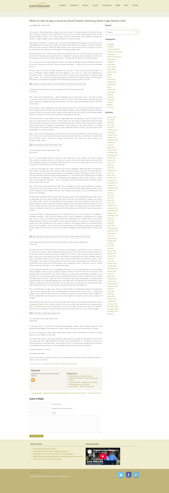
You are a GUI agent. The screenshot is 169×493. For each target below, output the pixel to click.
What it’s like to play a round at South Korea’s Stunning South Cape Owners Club (58, 456)
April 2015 (110, 127)
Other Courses (112, 82)
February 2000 (112, 299)
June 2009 (110, 221)
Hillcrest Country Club (114, 57)
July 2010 (110, 193)
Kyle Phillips (56, 364)
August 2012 (111, 160)
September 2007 (112, 231)
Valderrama (111, 100)
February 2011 (112, 178)
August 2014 (111, 132)
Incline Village (111, 59)
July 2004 (110, 243)
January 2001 (111, 281)
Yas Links (110, 107)
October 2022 (111, 117)
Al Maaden (110, 44)
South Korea (73, 364)
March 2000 (111, 296)
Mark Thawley (111, 69)
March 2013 (111, 147)
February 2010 (112, 205)
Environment (107, 5)
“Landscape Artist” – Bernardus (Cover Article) (44, 393)
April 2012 (110, 168)
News (126, 5)
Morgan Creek (111, 72)
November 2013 (112, 135)
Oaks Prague (111, 79)
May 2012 (110, 165)
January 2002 (111, 271)
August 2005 (111, 233)
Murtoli (109, 74)
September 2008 (112, 228)
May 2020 (110, 122)
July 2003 (110, 258)
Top (164, 488)
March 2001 (111, 276)
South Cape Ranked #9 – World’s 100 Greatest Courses (50, 451)
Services (85, 5)
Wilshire (110, 105)
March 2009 (111, 226)
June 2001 (110, 274)
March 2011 (111, 175)
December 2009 (112, 208)
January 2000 (111, 301)
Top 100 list (44, 360)
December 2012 (112, 152)
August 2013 (111, 142)
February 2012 (112, 170)
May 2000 (110, 294)
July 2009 (110, 218)
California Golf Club (113, 49)
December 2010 (112, 183)
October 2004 (111, 241)
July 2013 (110, 145)
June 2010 (110, 195)
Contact (135, 5)
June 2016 (110, 125)
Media (118, 5)
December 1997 (112, 311)
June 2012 (110, 163)
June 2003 (110, 261)
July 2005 (110, 236)
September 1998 (112, 309)
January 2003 (111, 266)
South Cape (64, 364)
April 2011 (110, 173)
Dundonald (111, 54)
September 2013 (112, 140)
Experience (74, 5)
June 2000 (110, 291)
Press (109, 87)
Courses (95, 5)
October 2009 (111, 213)
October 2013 (111, 137)
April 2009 (110, 223)
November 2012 (112, 155)
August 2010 (111, 190)
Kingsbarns (111, 62)
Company (62, 5)
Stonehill (110, 95)
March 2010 (111, 203)
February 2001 (112, 279)
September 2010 (112, 188)
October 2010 (111, 185)
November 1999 (112, 306)
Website (54, 413)
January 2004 (111, 251)
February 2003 (112, 263)
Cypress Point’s (44, 304)
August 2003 (111, 256)
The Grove (110, 97)
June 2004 (110, 246)
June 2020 (110, 120)
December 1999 (112, 304)
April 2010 (110, 200)
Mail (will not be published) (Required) (62, 408)
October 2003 (111, 253)
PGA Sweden (111, 84)
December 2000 (112, 284)
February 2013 (112, 150)
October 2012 (111, 157)
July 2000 (110, 289)
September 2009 (112, 216)
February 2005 (112, 238)
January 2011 (111, 180)
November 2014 (112, 130)
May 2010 (110, 198)
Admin (49, 364)
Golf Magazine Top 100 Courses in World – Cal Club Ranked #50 (81, 393)
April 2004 (110, 248)
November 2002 (112, 268)
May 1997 (110, 314)
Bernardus (110, 47)
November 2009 (112, 210)
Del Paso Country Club (114, 52)
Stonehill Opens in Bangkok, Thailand (44, 449)
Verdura (109, 102)
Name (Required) (56, 404)
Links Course (111, 67)
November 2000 (112, 286)
